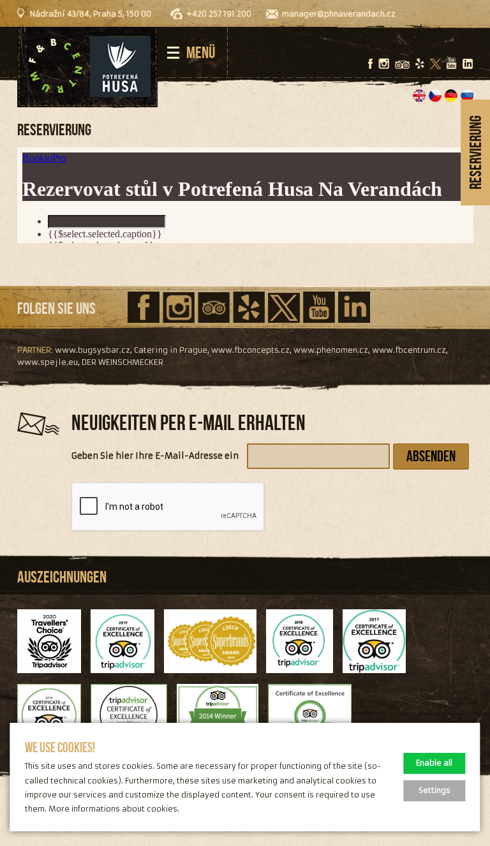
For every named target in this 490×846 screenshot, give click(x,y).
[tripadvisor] (402, 65)
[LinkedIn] (467, 64)
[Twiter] (435, 64)
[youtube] (451, 64)
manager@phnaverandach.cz (339, 14)
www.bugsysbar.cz (92, 350)
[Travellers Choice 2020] (54, 680)
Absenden (431, 456)
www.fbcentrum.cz (409, 350)
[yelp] (420, 64)
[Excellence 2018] (304, 680)
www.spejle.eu (47, 362)
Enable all (434, 763)
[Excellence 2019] (127, 680)
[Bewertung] (215, 680)
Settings (434, 790)
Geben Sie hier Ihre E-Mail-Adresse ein (155, 455)
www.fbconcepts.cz (250, 350)
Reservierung (475, 152)
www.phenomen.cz (330, 350)
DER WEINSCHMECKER (122, 362)
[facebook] (370, 64)
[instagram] (384, 64)
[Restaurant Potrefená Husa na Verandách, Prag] (87, 67)
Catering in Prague (170, 350)
